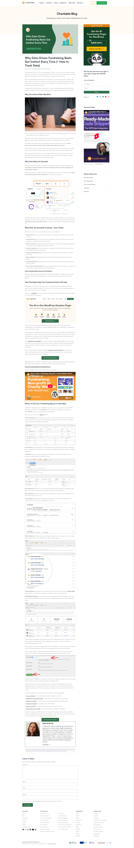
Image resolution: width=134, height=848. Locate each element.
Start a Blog (96, 833)
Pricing (56, 2)
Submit (96, 92)
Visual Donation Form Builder (64, 827)
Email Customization (62, 820)
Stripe (69, 591)
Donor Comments (44, 820)
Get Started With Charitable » (50, 357)
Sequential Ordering (44, 829)
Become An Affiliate (98, 827)
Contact (24, 820)
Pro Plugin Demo (26, 827)
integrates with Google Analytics (56, 350)
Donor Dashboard (62, 815)
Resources (79, 2)
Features (41, 2)
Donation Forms (43, 813)
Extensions (86, 191)
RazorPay (78, 822)
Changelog (96, 818)
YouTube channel (99, 164)
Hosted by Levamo (52, 843)
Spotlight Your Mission (99, 822)
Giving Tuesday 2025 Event (100, 820)
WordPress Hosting (98, 831)
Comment (25, 764)
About (23, 813)
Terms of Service (26, 843)
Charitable (33, 293)
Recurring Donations (88, 177)
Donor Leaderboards (63, 829)
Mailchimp (78, 835)
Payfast (77, 831)
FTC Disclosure (97, 829)
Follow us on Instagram (31, 703)
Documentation (97, 824)
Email (24, 788)
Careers (24, 824)
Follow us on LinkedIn (31, 701)
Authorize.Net (79, 820)
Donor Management (88, 181)
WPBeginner (96, 835)
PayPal (72, 591)
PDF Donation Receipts (63, 822)
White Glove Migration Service (47, 831)
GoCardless (78, 824)
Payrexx (77, 833)
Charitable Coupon (42, 843)
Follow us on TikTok (31, 706)
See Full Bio (45, 744)
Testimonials (25, 818)
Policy (35, 843)
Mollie (77, 827)
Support (24, 822)
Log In (93, 3)
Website (24, 794)
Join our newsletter (30, 696)
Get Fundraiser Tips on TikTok (33, 709)
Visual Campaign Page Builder (65, 824)
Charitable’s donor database (34, 341)
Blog (23, 815)
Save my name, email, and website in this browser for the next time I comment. (43, 801)
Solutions (48, 2)
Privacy (32, 843)
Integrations (63, 2)
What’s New (72, 2)
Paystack (78, 829)
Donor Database (44, 824)
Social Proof (61, 813)
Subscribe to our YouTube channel (34, 698)
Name (24, 781)
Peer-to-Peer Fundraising (89, 184)
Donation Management (63, 818)
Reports (42, 414)
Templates (96, 813)
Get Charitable (102, 3)
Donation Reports (44, 827)
